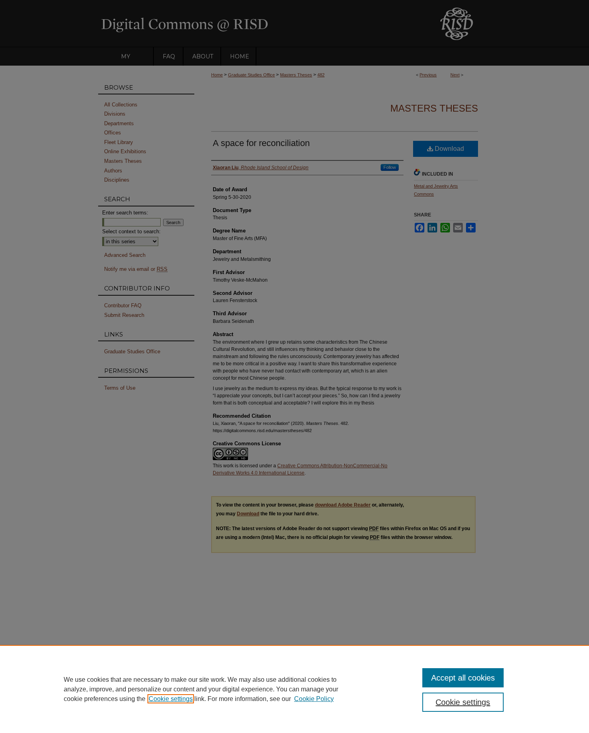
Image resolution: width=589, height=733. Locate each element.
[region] (294, 689)
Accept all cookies (463, 677)
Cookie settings (171, 698)
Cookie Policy (314, 698)
